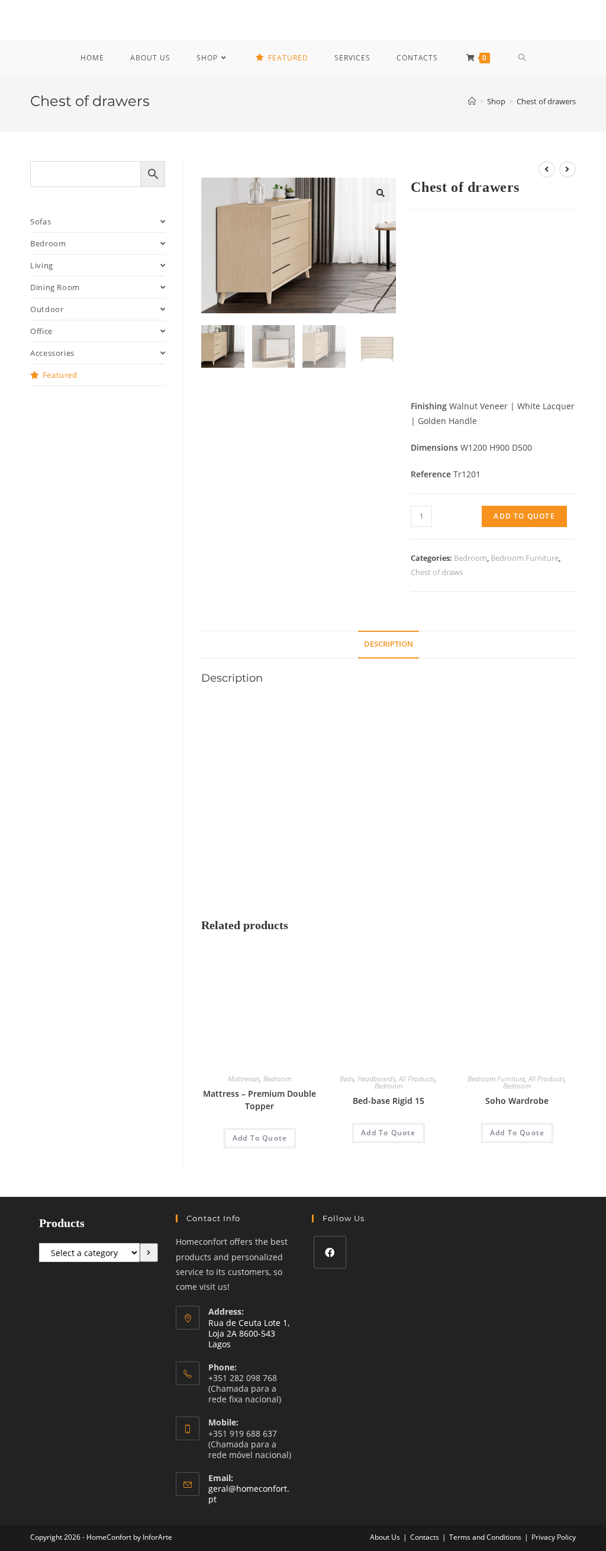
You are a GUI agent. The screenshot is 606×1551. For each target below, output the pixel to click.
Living (41, 265)
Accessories (52, 353)
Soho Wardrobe (517, 1100)
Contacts (424, 1537)
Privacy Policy (553, 1537)
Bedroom (470, 558)
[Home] (472, 101)
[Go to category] (148, 1252)
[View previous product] (547, 169)
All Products (417, 1079)
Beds (347, 1079)
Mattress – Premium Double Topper (259, 1100)
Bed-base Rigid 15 (388, 1100)
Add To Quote (524, 516)
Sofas (40, 221)
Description (388, 644)
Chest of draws (437, 572)
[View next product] (567, 169)
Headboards (376, 1079)
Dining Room (55, 287)
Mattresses (244, 1079)
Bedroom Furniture (525, 558)
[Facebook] (330, 1252)
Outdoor (46, 309)
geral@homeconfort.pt (248, 1494)
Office (41, 331)
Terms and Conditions (485, 1537)
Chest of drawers (546, 101)
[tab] (388, 644)
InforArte (157, 1537)
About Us (385, 1537)
